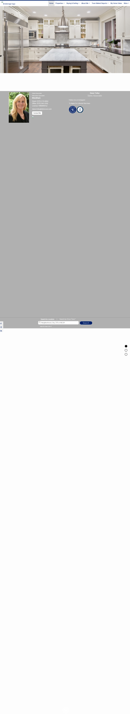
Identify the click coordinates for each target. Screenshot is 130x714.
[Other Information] (126, 354)
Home (51, 3)
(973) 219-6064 (42, 101)
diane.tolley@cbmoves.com (42, 109)
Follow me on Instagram (77, 100)
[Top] (126, 346)
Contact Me (37, 113)
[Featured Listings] (126, 350)
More (126, 4)
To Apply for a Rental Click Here (79, 103)
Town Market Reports (100, 4)
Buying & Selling (73, 4)
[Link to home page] (9, 3)
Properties (60, 4)
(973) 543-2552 (42, 103)
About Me (85, 4)
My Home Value (116, 3)
